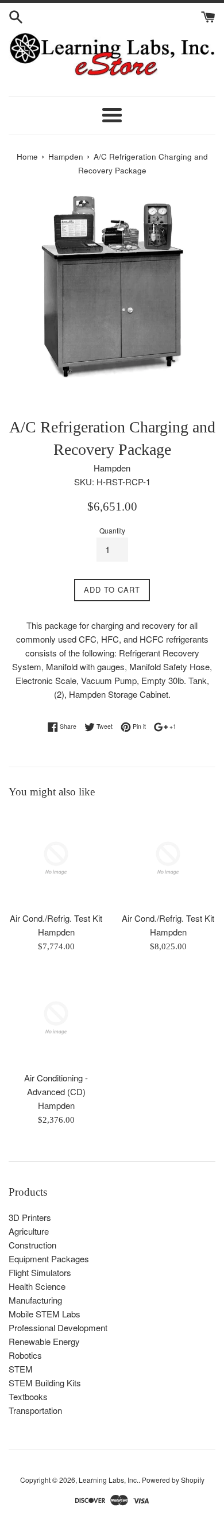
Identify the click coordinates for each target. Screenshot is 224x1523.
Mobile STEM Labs (44, 1314)
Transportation (35, 1410)
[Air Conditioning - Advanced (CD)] (56, 1018)
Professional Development (58, 1327)
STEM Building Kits (45, 1383)
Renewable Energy (44, 1341)
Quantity (112, 530)
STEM (21, 1369)
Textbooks (28, 1396)
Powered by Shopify (173, 1480)
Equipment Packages (49, 1259)
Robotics (25, 1355)
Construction (32, 1245)
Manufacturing (35, 1300)
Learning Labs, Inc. (108, 1480)
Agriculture (29, 1231)
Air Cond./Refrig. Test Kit (56, 918)
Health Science (37, 1286)
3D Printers (30, 1217)
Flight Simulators (40, 1272)
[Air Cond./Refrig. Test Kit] (56, 858)
